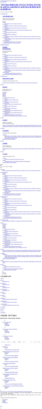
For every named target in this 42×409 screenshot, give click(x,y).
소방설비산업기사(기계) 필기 (20, 38)
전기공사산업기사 (5, 29)
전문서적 (3, 76)
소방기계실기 (14, 137)
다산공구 (2, 117)
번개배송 (4, 44)
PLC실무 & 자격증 (5, 74)
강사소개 (4, 94)
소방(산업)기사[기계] (6, 111)
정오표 (6, 139)
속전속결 (4, 95)
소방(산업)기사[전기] (6, 109)
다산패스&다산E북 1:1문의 (18, 148)
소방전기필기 (36, 255)
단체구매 (14, 391)
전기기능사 (4, 31)
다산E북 (1, 0)
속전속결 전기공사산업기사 (10, 30)
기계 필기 (8, 299)
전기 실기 (11, 299)
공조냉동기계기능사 (12, 41)
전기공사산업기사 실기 (27, 30)
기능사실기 (23, 255)
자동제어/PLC (12, 82)
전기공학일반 (18, 82)
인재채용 (4, 162)
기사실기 (11, 255)
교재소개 (4, 21)
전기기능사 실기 (14, 32)
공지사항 (4, 148)
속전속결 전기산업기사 (9, 25)
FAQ (9, 148)
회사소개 (2, 151)
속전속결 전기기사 (8, 23)
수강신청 (4, 272)
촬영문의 (33, 148)
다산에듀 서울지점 (26, 161)
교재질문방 (4, 254)
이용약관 (7, 162)
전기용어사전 (13, 0)
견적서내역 (38, 170)
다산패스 (9, 161)
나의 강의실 (4, 92)
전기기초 (20, 74)
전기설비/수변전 (24, 82)
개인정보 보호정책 (12, 162)
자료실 (3, 139)
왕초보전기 (16, 74)
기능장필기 (27, 255)
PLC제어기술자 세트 (24, 125)
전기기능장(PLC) (17, 125)
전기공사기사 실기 (23, 59)
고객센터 (2, 141)
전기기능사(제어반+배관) (8, 125)
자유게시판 (10, 139)
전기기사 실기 (19, 23)
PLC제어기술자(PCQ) (6, 82)
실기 (8, 281)
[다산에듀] (21, 9)
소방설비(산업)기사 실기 (18, 110)
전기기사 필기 (14, 23)
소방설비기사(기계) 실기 (36, 36)
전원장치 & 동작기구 (27, 126)
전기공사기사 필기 (16, 59)
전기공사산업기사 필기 (19, 30)
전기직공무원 (11, 74)
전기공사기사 (4, 58)
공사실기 (15, 255)
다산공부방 (2, 128)
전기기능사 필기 (7, 32)
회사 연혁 (15, 159)
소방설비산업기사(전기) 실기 (31, 38)
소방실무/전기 (34, 82)
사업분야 (4, 160)
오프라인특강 (17, 194)
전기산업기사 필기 (16, 25)
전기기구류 (15, 126)
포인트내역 (34, 170)
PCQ (12, 161)
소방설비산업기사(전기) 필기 (10, 38)
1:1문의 (11, 148)
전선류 (32, 126)
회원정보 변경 (9, 170)
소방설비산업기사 (5, 37)
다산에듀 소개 (7, 159)
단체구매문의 (25, 148)
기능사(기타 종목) (5, 40)
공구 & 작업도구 (20, 126)
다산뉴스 (18, 159)
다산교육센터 (20, 161)
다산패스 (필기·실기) (7, 0)
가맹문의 (30, 148)
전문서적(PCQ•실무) (8, 78)
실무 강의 (17, 115)
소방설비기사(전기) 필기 (9, 36)
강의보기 (2, 84)
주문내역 (22, 170)
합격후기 (13, 139)
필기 (7, 281)
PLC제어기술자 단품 (31, 125)
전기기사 (4, 22)
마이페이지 (2, 169)
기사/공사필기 (7, 255)
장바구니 (19, 170)
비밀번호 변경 (14, 170)
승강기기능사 (18, 41)
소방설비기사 (4, 35)
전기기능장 (4, 33)
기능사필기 (19, 255)
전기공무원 (36, 137)
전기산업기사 (4, 24)
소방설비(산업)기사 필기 (9, 110)
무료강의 (4, 93)
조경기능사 (7, 41)
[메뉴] (1, 164)
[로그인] (0, 165)
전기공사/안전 (29, 82)
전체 (3, 125)
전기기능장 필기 (7, 34)
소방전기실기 (9, 137)
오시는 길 (22, 159)
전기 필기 (4, 299)
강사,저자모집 (10, 391)
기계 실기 (15, 299)
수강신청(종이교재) (7, 16)
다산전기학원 (15, 161)
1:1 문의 (30, 170)
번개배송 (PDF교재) (4, 196)
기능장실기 (32, 255)
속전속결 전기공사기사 (9, 59)
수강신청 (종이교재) (4, 172)
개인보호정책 (29, 391)
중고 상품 (39, 126)
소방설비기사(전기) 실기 (27, 36)
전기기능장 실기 (14, 34)
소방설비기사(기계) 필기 (18, 36)
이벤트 (7, 148)
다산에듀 (4, 154)
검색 (11, 166)
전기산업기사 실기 (23, 25)
